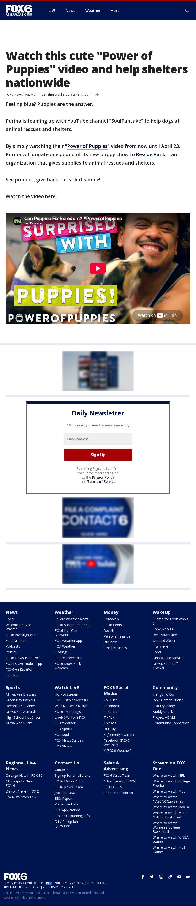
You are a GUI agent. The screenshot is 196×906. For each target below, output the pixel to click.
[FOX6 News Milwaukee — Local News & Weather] (21, 10)
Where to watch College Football (171, 783)
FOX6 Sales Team (117, 775)
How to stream (66, 694)
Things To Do (163, 694)
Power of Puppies (87, 146)
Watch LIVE (67, 687)
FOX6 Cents (113, 624)
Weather (64, 612)
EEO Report (64, 798)
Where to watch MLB (169, 791)
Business (111, 642)
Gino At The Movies (168, 658)
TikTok (109, 717)
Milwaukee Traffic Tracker (166, 665)
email (188, 877)
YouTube (111, 700)
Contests (62, 769)
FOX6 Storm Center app (73, 624)
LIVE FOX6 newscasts (71, 700)
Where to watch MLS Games (169, 849)
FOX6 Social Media (116, 690)
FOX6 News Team (69, 787)
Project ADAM (164, 717)
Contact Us (67, 763)
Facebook (111, 706)
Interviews (161, 646)
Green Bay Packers (20, 700)
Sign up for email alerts (72, 775)
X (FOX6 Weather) (117, 750)
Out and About (164, 640)
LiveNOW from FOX (70, 717)
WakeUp (162, 612)
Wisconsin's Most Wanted (19, 626)
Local (10, 619)
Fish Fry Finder (164, 706)
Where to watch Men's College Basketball (170, 815)
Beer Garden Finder (168, 700)
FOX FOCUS (113, 787)
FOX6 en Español (19, 669)
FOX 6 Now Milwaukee (20, 95)
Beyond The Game (20, 706)
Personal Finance (117, 636)
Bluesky (110, 729)
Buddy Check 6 (164, 711)
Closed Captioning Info (72, 815)
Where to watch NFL (169, 775)
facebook (143, 877)
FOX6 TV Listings (68, 711)
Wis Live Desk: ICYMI (71, 706)
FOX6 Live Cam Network (66, 632)
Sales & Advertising (116, 765)
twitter (152, 877)
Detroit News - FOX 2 (22, 791)
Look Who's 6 (163, 629)
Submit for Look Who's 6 (170, 621)
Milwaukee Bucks (19, 723)
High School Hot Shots (23, 717)
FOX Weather (65, 646)
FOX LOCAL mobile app (24, 663)
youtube (179, 877)
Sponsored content (118, 792)
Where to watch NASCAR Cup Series (168, 799)
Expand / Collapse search (187, 10)
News (12, 612)
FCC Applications (68, 810)
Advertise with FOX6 (119, 781)
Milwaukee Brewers (21, 694)
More (115, 10)
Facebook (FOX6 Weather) (116, 742)
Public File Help (66, 804)
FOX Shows (63, 746)
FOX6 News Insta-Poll (22, 658)
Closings (61, 652)
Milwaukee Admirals (21, 711)
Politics (11, 652)
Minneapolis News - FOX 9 (21, 783)
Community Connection (171, 723)
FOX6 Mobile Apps (69, 781)
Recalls (109, 630)
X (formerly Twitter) (119, 734)
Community (165, 687)
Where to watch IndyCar (171, 807)
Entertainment (17, 640)
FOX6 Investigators (20, 635)
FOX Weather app (68, 640)
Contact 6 (111, 619)
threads (170, 877)
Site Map (12, 675)
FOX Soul (62, 734)
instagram (161, 877)
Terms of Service (101, 481)
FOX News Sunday (69, 740)
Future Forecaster (68, 658)
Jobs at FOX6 (65, 792)
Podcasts (13, 646)
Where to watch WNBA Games (171, 839)
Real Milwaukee (165, 635)
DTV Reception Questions (66, 823)
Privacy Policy (103, 477)
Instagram (112, 711)
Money (111, 612)
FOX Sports (63, 729)
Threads (110, 723)
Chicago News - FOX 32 (24, 775)
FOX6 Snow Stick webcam (68, 665)
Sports (13, 687)
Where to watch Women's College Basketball (166, 827)
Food (157, 652)
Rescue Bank (150, 154)
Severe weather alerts (71, 619)
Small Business (115, 647)
